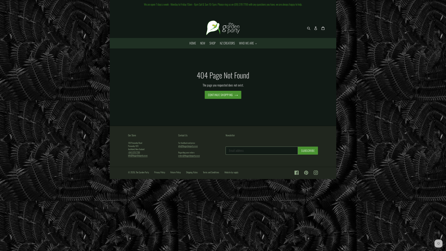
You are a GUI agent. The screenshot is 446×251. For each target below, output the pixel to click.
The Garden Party (142, 172)
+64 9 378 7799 (134, 152)
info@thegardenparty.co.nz (138, 155)
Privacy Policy (159, 172)
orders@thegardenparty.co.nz (189, 155)
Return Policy (175, 172)
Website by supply (231, 172)
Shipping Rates (192, 172)
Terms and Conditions (211, 172)
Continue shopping (220, 95)
